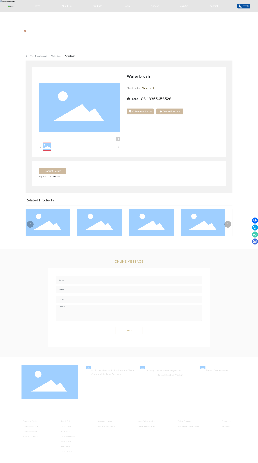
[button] (30, 224)
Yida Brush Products (39, 56)
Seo (146, 461)
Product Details (40, 23)
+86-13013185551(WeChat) (169, 375)
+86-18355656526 (155, 99)
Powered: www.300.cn (134, 461)
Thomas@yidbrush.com (217, 370)
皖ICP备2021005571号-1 (225, 461)
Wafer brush (56, 56)
